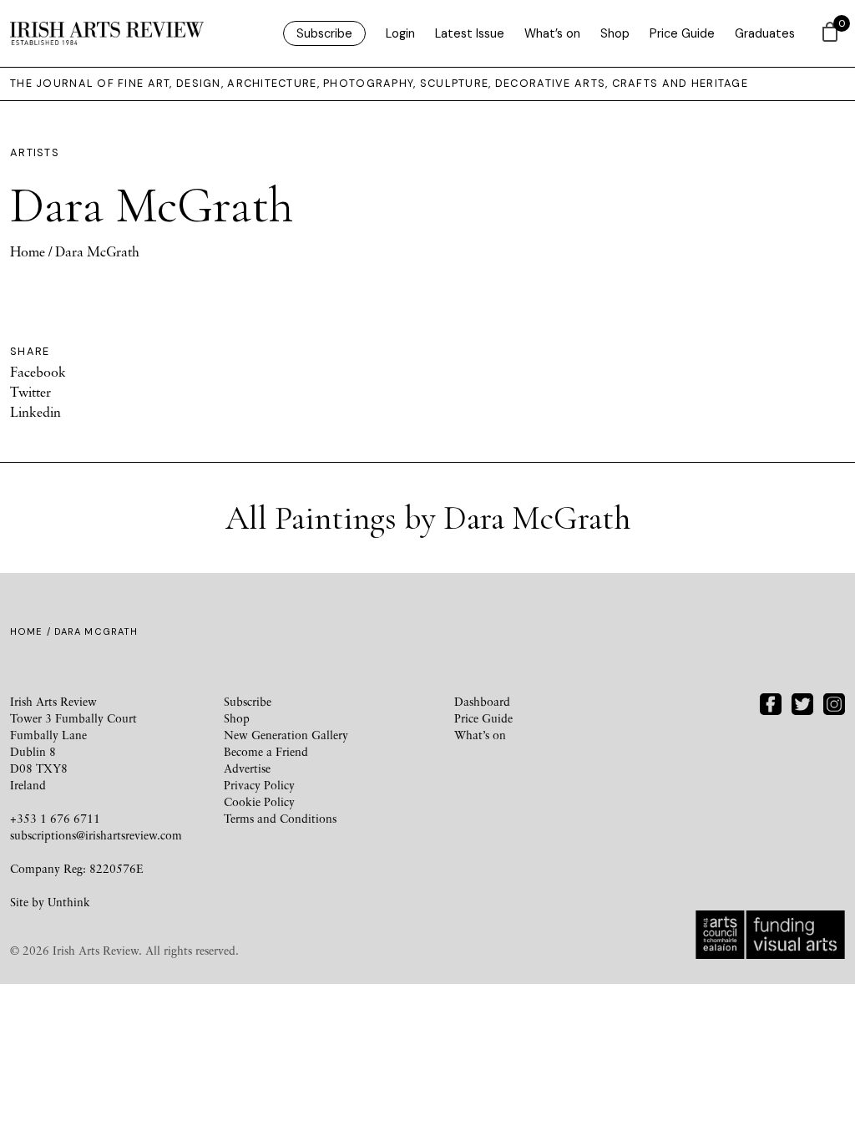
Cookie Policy (259, 801)
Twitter (30, 391)
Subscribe (324, 33)
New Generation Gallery (286, 735)
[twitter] (802, 702)
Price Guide (682, 33)
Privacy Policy (259, 785)
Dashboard (482, 701)
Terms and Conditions (280, 818)
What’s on (552, 33)
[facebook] (771, 702)
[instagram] (834, 702)
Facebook (38, 371)
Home (27, 251)
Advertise (247, 768)
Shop (615, 33)
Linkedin (35, 411)
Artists (34, 152)
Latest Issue (469, 33)
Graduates (765, 33)
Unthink (69, 902)
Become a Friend (266, 751)
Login (400, 33)
